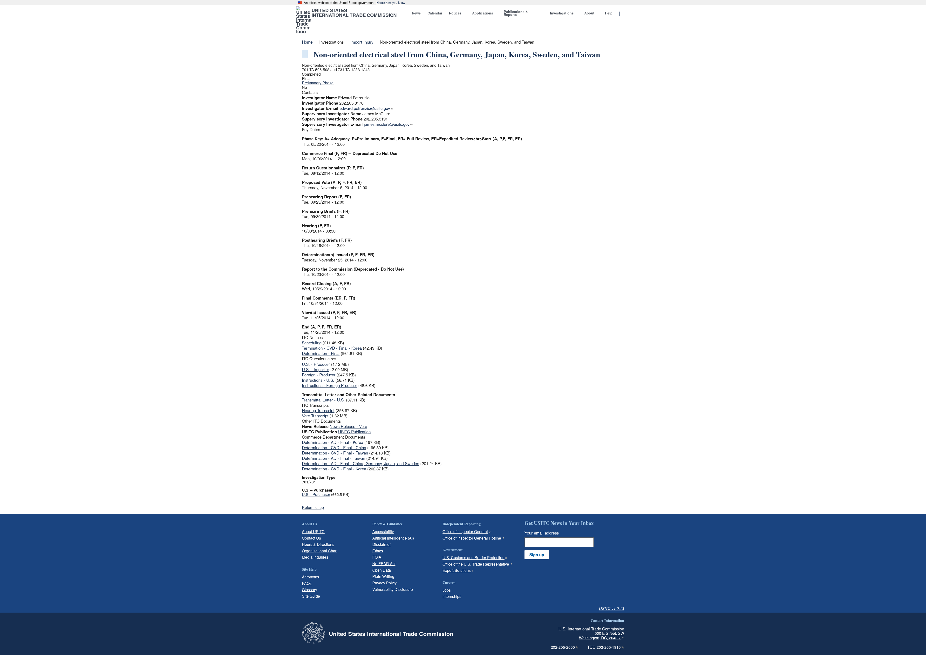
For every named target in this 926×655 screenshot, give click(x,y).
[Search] (625, 14)
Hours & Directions (318, 544)
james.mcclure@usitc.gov (386, 124)
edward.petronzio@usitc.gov (365, 108)
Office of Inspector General (465, 531)
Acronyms (310, 577)
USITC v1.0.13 (611, 608)
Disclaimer (381, 544)
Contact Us (311, 538)
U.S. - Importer (315, 369)
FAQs (307, 583)
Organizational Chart (319, 551)
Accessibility (383, 531)
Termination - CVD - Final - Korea (332, 348)
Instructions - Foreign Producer (329, 385)
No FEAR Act (383, 563)
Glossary (309, 589)
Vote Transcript (315, 416)
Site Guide (311, 596)
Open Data (381, 570)
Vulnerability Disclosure (392, 589)
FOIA (376, 557)
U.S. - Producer (316, 364)
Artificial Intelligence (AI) (393, 538)
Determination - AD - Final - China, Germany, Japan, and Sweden (360, 463)
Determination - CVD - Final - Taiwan (335, 453)
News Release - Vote (348, 426)
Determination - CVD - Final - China (334, 447)
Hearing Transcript (318, 410)
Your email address (541, 532)
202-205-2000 (563, 647)
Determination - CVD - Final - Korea (334, 469)
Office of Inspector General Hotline (472, 538)
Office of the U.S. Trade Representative (476, 564)
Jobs (447, 590)
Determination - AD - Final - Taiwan (333, 458)
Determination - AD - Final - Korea (332, 442)
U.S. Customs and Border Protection (473, 557)
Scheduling (312, 343)
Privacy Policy (384, 583)
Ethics (377, 551)
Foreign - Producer (318, 375)
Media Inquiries (315, 557)
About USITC (313, 531)
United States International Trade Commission (354, 12)
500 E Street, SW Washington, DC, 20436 (601, 635)
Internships (452, 596)
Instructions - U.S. (318, 380)
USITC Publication (354, 431)
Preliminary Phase (318, 83)
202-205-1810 (609, 647)
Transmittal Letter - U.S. (323, 400)
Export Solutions (457, 570)
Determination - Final (321, 353)
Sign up (536, 554)
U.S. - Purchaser (316, 494)
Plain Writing (383, 576)
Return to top (313, 507)
